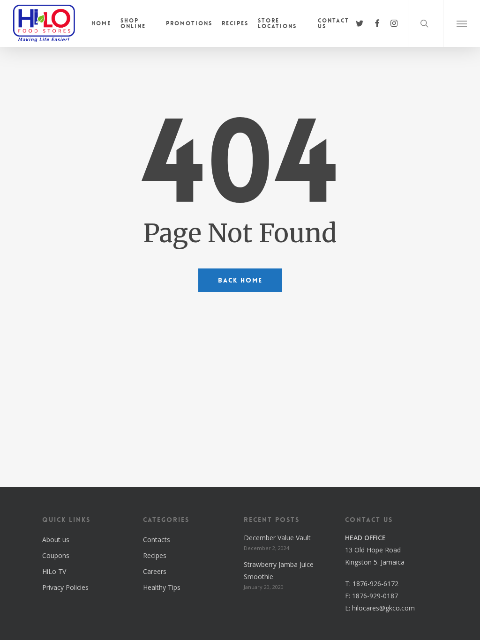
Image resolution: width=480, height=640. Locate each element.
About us (55, 539)
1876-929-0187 (375, 595)
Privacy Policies (65, 587)
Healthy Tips (161, 587)
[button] (461, 23)
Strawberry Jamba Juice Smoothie (279, 570)
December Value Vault (277, 537)
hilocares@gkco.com (383, 607)
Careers (154, 571)
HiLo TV (54, 571)
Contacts (156, 539)
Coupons (55, 555)
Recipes (154, 555)
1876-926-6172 (375, 583)
